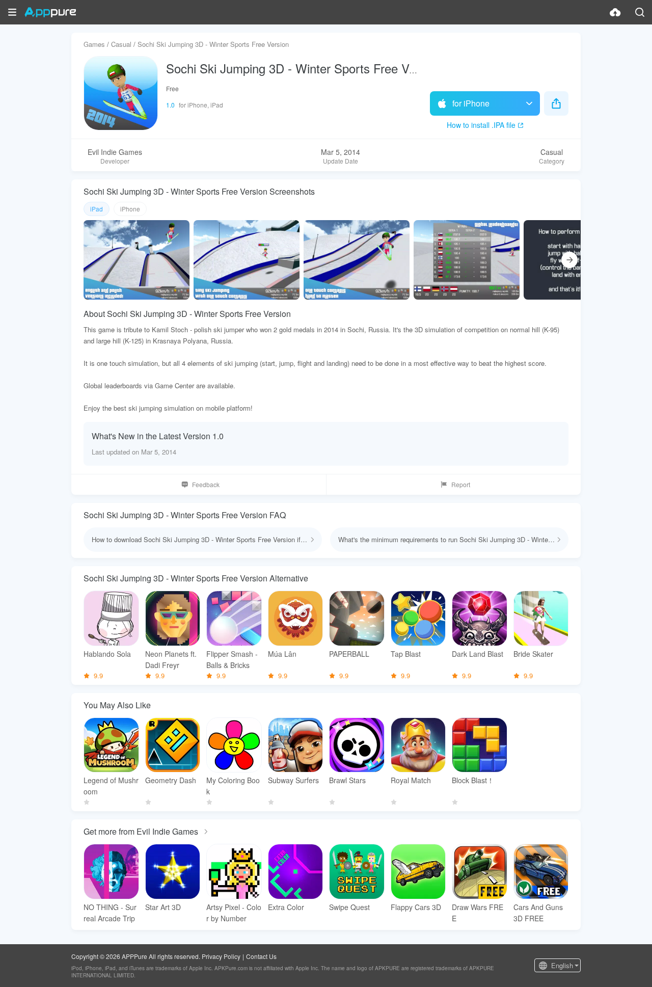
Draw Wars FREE (477, 912)
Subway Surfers (293, 780)
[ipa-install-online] (615, 12)
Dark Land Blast (477, 654)
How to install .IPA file (481, 125)
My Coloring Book (233, 785)
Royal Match (411, 780)
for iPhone (471, 103)
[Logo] (50, 12)
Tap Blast (406, 654)
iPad (96, 208)
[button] (12, 12)
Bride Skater (533, 654)
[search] (640, 12)
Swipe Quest (349, 907)
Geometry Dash (170, 780)
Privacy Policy (221, 956)
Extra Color (286, 907)
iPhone (130, 208)
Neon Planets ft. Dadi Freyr (171, 659)
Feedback (206, 484)
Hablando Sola (107, 654)
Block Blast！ (473, 780)
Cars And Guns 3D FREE (538, 912)
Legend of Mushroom (111, 785)
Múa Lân (282, 654)
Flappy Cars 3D (416, 907)
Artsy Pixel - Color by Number (233, 912)
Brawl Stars (347, 780)
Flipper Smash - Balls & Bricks (232, 659)
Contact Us (261, 956)
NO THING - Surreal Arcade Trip (110, 912)
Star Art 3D (163, 907)
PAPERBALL (349, 654)
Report (460, 484)
